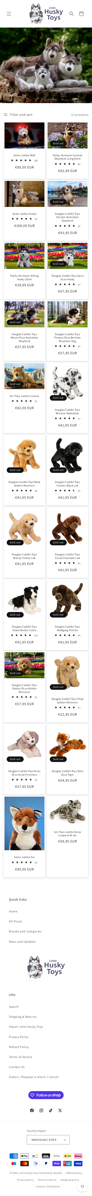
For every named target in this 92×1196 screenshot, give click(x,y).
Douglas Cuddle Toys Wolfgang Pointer (67, 628)
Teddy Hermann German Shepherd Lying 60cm (67, 157)
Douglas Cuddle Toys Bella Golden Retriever (24, 483)
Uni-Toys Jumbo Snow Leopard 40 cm (67, 833)
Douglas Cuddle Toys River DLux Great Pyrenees (24, 772)
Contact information (48, 1186)
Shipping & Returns (23, 1017)
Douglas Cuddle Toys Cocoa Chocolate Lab (67, 556)
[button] (9, 14)
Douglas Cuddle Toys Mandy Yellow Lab (24, 556)
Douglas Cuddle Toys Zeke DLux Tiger (67, 772)
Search (14, 1007)
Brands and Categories (25, 931)
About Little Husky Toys (26, 1027)
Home (13, 911)
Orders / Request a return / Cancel (34, 1077)
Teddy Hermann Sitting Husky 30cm (24, 277)
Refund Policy (19, 1047)
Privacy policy (25, 1179)
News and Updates (22, 942)
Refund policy (74, 1172)
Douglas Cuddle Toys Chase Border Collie (24, 628)
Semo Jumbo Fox (24, 857)
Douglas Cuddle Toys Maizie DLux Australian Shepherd (24, 337)
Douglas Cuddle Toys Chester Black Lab (67, 483)
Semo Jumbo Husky (25, 213)
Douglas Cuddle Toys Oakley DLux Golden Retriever (24, 688)
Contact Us (17, 1067)
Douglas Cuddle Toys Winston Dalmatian (67, 411)
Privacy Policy (18, 1037)
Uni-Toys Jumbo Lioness (24, 396)
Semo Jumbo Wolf (24, 155)
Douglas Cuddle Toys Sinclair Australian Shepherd (67, 217)
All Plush (15, 921)
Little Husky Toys (29, 1172)
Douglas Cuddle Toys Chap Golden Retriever (68, 700)
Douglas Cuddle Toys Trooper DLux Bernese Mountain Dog (67, 337)
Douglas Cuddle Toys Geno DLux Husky (68, 277)
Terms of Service (20, 1057)
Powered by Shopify (50, 1172)
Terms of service (47, 1179)
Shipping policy (70, 1179)
